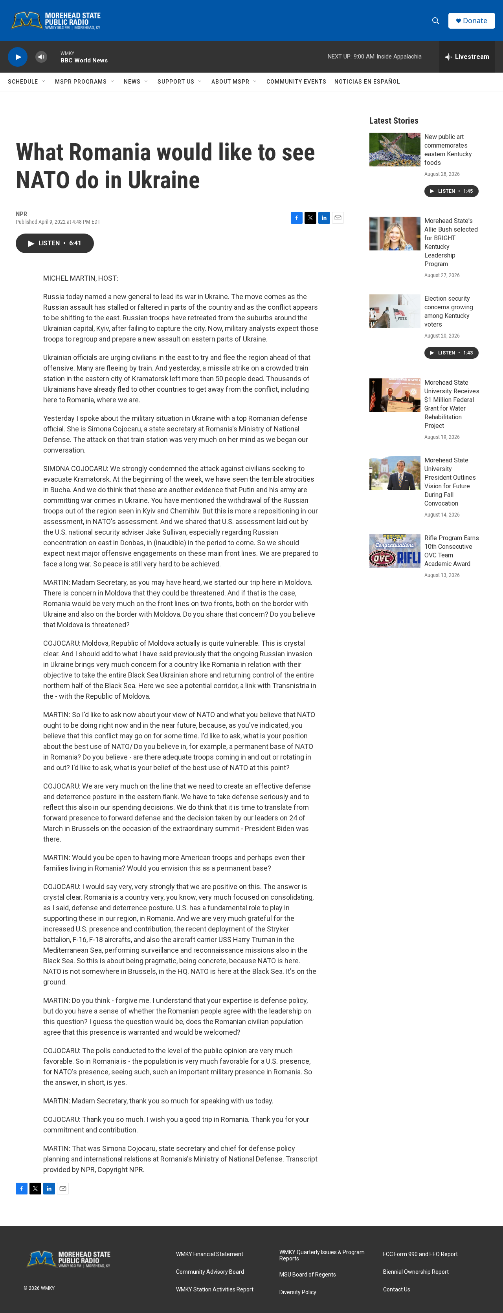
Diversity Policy (297, 1292)
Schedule (23, 82)
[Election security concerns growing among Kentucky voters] (394, 311)
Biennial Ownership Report (416, 1272)
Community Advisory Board (210, 1272)
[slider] (54, 57)
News (132, 82)
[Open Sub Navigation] (44, 82)
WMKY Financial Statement (209, 1254)
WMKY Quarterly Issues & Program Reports (322, 1255)
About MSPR (230, 82)
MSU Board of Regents (307, 1275)
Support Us (176, 82)
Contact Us (396, 1290)
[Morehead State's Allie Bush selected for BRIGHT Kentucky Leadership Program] (394, 233)
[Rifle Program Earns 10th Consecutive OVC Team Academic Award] (394, 551)
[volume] (41, 57)
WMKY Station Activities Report (214, 1290)
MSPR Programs (81, 82)
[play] (17, 57)
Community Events (296, 82)
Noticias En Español (367, 82)
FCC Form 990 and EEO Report (420, 1254)
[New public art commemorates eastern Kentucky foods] (394, 149)
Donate (475, 20)
